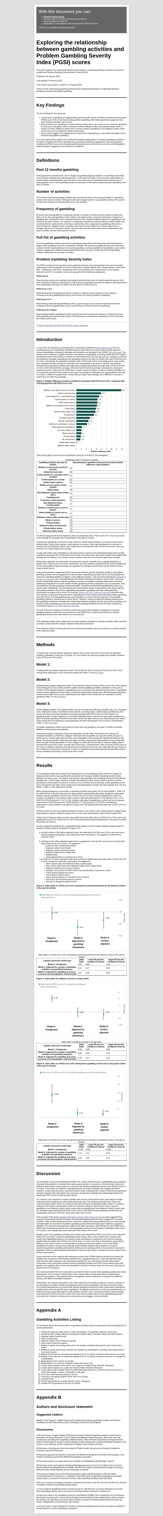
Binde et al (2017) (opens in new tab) (94, 592)
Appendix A (89, 250)
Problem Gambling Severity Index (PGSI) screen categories (63, 326)
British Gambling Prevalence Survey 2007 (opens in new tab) (79, 1217)
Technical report (114, 352)
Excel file (99, 673)
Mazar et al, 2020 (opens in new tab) (63, 606)
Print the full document (54, 17)
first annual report (105, 348)
